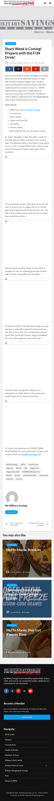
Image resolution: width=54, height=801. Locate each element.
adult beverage (12, 464)
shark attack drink (29, 475)
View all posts (11, 512)
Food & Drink (10, 43)
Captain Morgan (33, 110)
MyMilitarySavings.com (31, 472)
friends (19, 468)
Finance (8, 740)
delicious (9, 468)
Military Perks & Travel (14, 765)
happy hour (34, 468)
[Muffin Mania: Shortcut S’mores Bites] (27, 639)
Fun (26, 468)
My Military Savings (15, 63)
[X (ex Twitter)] (12, 690)
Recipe (9, 475)
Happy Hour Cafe (12, 472)
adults (23, 464)
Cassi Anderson (15, 612)
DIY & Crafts (10, 734)
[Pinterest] (18, 690)
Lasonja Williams (16, 572)
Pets (7, 776)
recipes (17, 475)
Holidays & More (12, 755)
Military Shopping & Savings (16, 770)
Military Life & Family (13, 760)
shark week (43, 475)
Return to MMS (11, 781)
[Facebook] (6, 690)
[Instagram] (24, 690)
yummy (19, 479)
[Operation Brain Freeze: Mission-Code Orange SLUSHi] (27, 598)
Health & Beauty (11, 750)
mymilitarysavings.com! (31, 454)
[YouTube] (30, 690)
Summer (9, 479)
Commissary (33, 464)
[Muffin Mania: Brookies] (27, 558)
